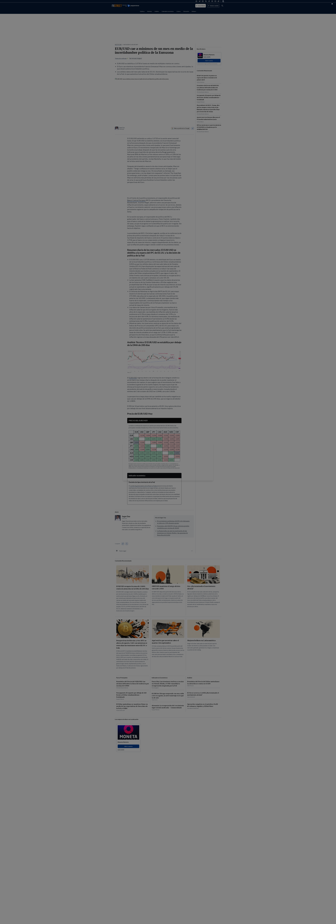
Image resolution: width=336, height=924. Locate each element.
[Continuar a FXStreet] (332, 4)
